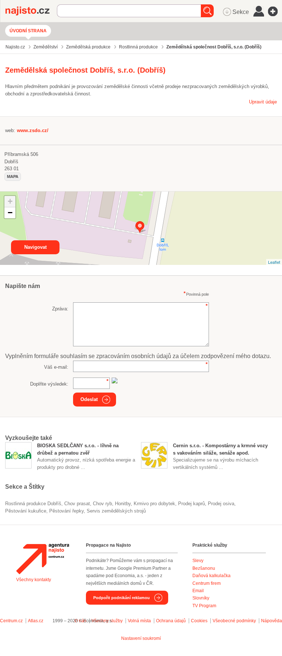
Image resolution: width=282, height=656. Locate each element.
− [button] (10, 212)
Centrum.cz (11, 620)
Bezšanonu (203, 568)
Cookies (199, 620)
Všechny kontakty (33, 579)
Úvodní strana (28, 30)
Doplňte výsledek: (49, 384)
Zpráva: (60, 308)
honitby (123, 503)
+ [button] (10, 201)
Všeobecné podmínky (234, 620)
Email (198, 590)
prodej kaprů (191, 503)
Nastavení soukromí (141, 638)
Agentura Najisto (42, 558)
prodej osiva (221, 503)
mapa (12, 176)
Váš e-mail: (56, 367)
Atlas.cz (35, 620)
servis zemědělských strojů (116, 511)
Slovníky (200, 598)
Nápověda (271, 620)
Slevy (197, 560)
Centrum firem (206, 583)
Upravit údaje (263, 102)
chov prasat (77, 503)
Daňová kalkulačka (211, 575)
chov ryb (102, 503)
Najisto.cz (31, 11)
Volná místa (139, 620)
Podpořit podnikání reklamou (121, 597)
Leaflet (274, 262)
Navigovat (35, 247)
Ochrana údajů (171, 620)
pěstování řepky (66, 511)
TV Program (204, 605)
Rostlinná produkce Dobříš (33, 503)
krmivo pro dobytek (154, 503)
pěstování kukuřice (25, 511)
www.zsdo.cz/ (32, 130)
